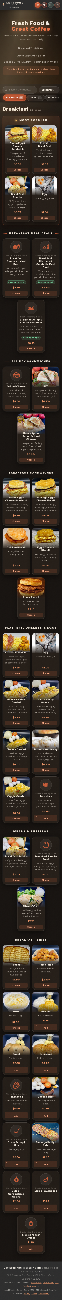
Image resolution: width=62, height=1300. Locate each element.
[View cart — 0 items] (38, 5)
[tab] (14, 98)
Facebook (36, 1282)
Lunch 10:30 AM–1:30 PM (31, 55)
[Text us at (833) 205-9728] (57, 5)
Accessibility (43, 1294)
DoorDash (48, 1282)
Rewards (34, 1286)
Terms (34, 1294)
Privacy (27, 1294)
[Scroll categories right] (58, 98)
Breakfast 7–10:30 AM (31, 48)
